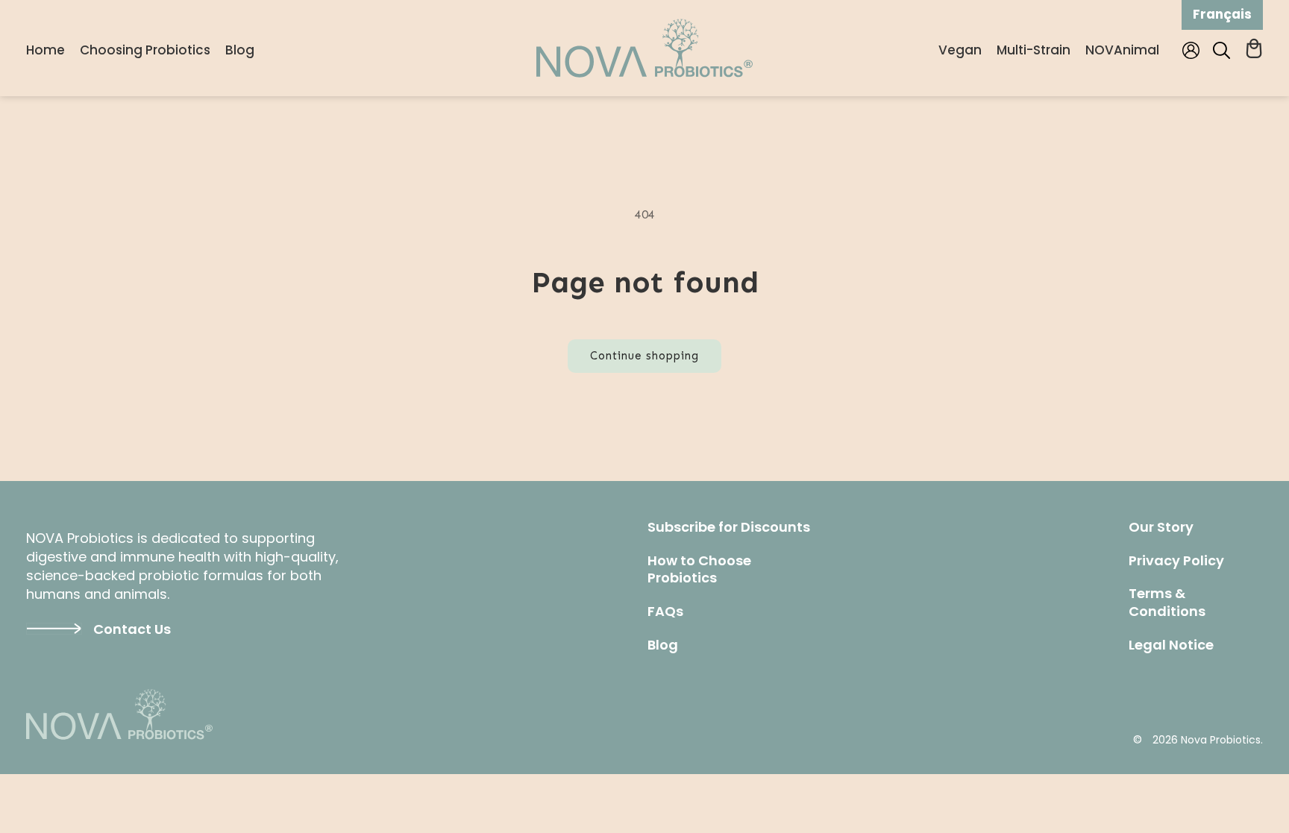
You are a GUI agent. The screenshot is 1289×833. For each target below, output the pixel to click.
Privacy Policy (1176, 561)
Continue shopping (644, 355)
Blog (662, 645)
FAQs (665, 611)
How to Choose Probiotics (699, 570)
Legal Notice (1171, 645)
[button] (1221, 50)
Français (1222, 14)
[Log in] (1192, 50)
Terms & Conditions (1167, 602)
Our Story (1161, 527)
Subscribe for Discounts (728, 527)
